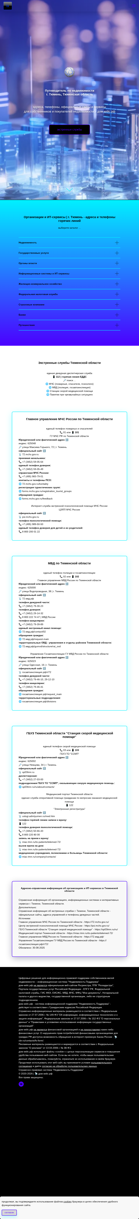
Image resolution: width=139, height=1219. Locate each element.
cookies (67, 1201)
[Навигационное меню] (134, 6)
